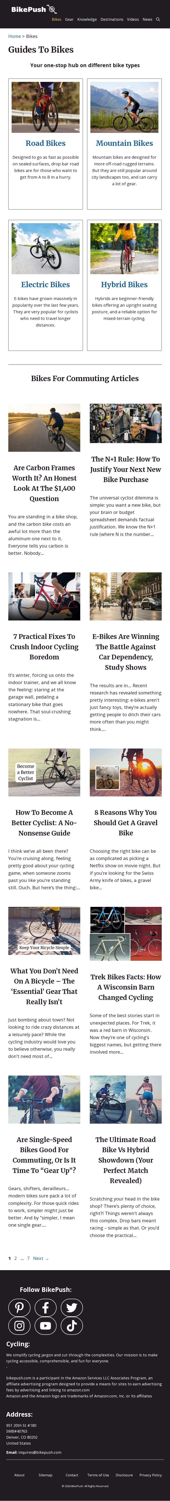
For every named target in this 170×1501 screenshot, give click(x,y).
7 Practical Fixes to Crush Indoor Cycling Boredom (44, 646)
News (147, 19)
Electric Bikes (45, 284)
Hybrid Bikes (124, 284)
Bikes (56, 19)
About (19, 1475)
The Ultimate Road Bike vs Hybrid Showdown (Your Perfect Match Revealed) (126, 1160)
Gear (69, 19)
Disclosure (124, 1475)
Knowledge (87, 19)
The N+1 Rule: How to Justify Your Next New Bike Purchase (125, 469)
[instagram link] (19, 1308)
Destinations (112, 19)
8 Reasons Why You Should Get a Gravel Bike (126, 822)
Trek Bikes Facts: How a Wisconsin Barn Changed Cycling (126, 987)
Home (14, 36)
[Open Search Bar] (158, 19)
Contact (72, 1475)
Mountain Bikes (124, 143)
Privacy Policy (151, 1475)
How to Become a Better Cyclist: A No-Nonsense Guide (44, 822)
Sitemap (45, 1475)
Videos (133, 19)
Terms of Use (98, 1475)
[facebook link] (72, 1308)
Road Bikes (46, 143)
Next (41, 1258)
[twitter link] (46, 1308)
